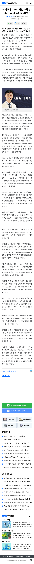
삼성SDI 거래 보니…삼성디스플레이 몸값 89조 (18, 453)
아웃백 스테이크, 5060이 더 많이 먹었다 (16, 450)
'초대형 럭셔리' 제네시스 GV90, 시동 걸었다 (17, 485)
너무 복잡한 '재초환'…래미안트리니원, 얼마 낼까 (19, 464)
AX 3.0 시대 (6, 520)
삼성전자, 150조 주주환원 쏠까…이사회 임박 (17, 495)
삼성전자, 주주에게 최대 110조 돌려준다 (16, 492)
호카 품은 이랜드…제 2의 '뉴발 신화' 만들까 (17, 443)
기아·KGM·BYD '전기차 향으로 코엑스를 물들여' (18, 499)
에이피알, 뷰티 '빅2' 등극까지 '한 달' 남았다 (17, 446)
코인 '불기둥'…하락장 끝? (12, 440)
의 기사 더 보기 (9, 371)
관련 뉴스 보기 (6, 375)
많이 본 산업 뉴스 (7, 474)
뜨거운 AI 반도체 (7, 530)
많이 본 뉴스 (6, 432)
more (30, 516)
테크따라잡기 (6, 541)
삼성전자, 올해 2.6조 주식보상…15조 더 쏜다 (18, 502)
